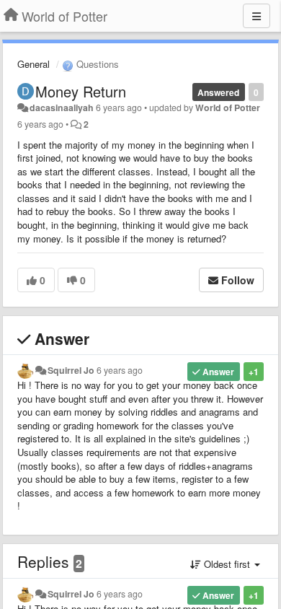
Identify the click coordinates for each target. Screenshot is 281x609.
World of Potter (227, 107)
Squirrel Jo (71, 370)
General (33, 64)
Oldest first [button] (227, 564)
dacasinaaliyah (62, 107)
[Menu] (256, 16)
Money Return (80, 91)
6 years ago (120, 370)
